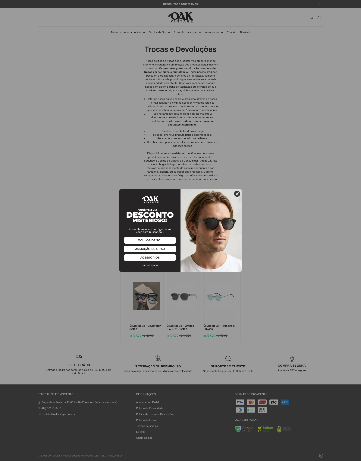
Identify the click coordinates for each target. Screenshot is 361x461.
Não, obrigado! (150, 265)
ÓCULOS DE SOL (150, 240)
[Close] (237, 193)
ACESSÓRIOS (150, 257)
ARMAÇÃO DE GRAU (150, 249)
